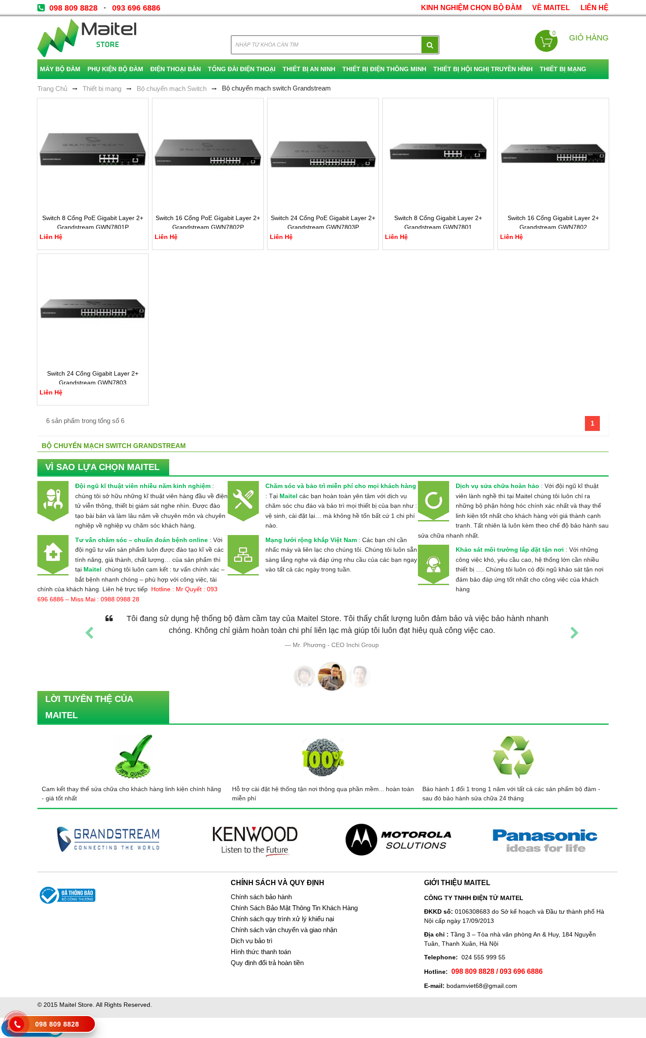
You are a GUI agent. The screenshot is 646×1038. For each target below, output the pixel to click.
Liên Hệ (595, 7)
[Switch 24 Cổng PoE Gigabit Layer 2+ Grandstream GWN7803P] (323, 153)
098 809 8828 (73, 8)
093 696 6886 (136, 8)
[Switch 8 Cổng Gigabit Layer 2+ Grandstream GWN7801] (438, 153)
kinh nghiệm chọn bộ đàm (471, 7)
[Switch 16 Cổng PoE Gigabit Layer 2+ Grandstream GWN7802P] (207, 153)
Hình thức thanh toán (261, 951)
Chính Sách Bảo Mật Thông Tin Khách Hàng (294, 907)
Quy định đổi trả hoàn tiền (267, 962)
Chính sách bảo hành (261, 897)
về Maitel (551, 7)
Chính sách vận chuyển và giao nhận (284, 929)
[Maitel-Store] (86, 37)
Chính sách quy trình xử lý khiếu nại (282, 918)
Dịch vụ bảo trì (251, 940)
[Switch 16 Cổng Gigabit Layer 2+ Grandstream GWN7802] (553, 153)
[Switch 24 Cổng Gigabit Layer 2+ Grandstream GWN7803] (92, 309)
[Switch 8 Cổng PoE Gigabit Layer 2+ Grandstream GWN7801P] (92, 153)
